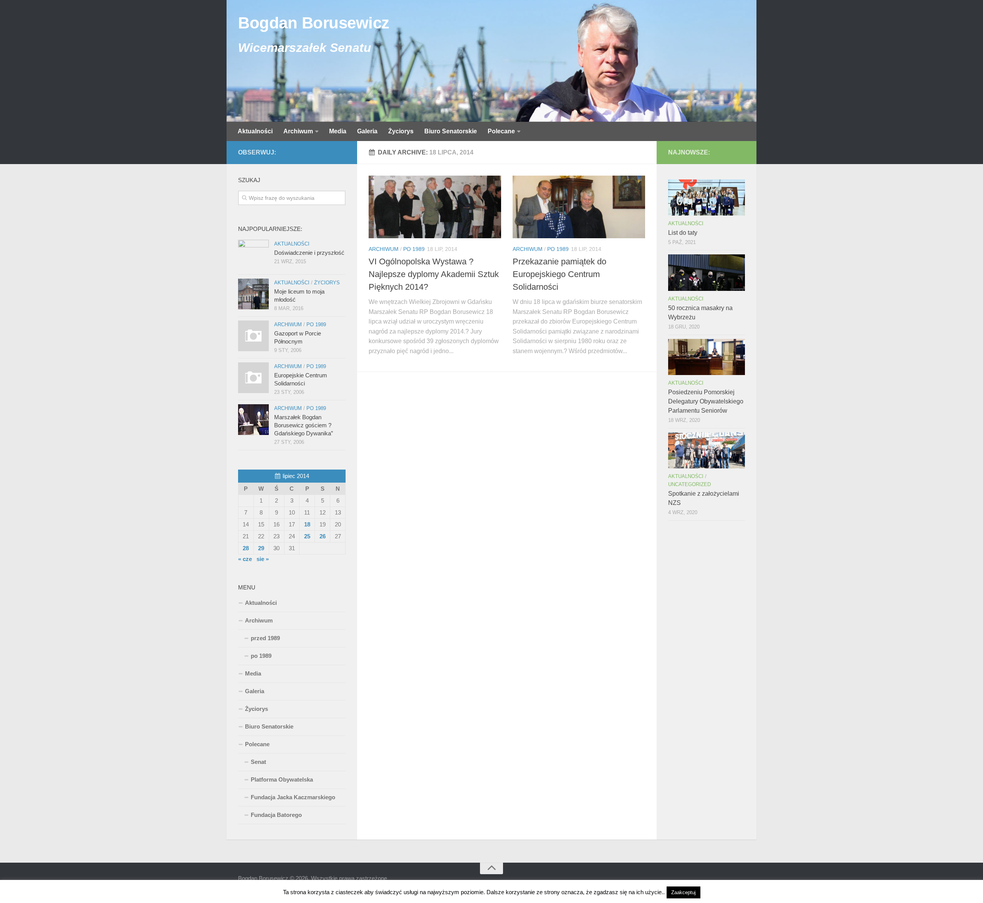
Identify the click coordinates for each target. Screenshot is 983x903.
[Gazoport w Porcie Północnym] (253, 335)
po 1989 (414, 249)
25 (307, 536)
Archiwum (298, 131)
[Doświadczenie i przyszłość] (253, 255)
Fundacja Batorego (276, 815)
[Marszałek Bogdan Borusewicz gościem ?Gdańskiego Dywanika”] (253, 419)
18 (307, 524)
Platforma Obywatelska (282, 779)
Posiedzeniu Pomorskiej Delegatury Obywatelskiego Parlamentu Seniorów (705, 401)
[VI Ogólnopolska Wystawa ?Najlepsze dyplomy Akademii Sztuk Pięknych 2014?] (435, 207)
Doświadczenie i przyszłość (309, 252)
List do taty (682, 232)
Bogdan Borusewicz (313, 23)
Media (337, 131)
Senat (258, 762)
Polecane (501, 131)
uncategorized (689, 484)
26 (322, 536)
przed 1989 (265, 638)
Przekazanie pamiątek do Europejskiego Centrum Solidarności (559, 274)
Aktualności (255, 131)
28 (246, 548)
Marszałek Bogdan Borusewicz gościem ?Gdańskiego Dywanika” (303, 425)
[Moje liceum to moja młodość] (253, 294)
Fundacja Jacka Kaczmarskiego (293, 797)
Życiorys (401, 131)
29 (261, 548)
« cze (245, 559)
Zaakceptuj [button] (683, 892)
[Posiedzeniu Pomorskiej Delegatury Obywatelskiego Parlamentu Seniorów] (706, 357)
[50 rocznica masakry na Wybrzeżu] (706, 272)
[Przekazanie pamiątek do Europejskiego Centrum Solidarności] (579, 207)
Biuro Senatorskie (450, 131)
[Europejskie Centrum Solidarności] (253, 377)
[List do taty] (706, 197)
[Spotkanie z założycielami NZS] (706, 450)
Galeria (367, 131)
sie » (263, 559)
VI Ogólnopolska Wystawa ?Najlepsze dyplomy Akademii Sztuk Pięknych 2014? (434, 274)
